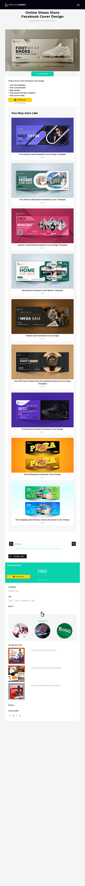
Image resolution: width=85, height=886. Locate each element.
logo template (30, 548)
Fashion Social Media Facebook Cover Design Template (42, 245)
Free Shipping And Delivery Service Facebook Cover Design (42, 520)
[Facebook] (10, 716)
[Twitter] (13, 716)
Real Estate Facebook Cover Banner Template (42, 290)
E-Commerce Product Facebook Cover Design (42, 429)
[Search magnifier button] (74, 544)
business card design (43, 548)
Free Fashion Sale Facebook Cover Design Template (42, 154)
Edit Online (44, 74)
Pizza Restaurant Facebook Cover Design (42, 474)
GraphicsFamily (42, 621)
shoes (17, 600)
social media (25, 600)
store (33, 600)
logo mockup (20, 548)
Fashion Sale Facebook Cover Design (42, 336)
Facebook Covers (13, 591)
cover (10, 600)
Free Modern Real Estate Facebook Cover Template (42, 200)
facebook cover (57, 548)
